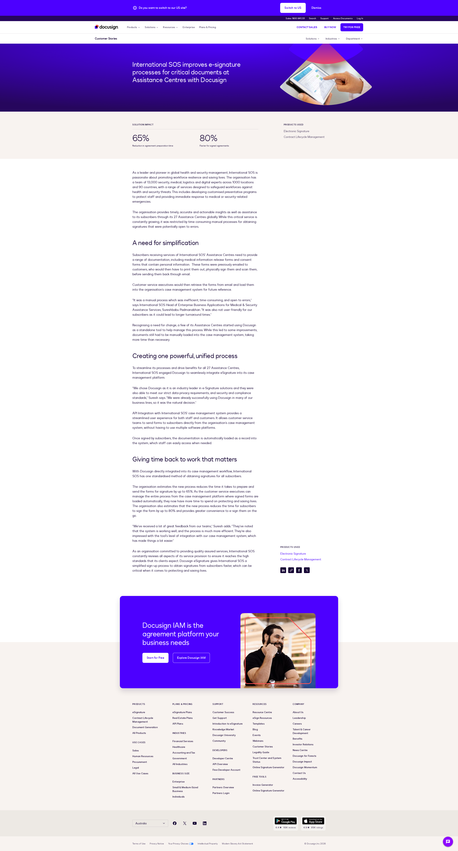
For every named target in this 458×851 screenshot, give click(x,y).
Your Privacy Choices (178, 843)
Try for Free (351, 27)
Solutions (150, 27)
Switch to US (292, 8)
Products (132, 27)
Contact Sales (307, 27)
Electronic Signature (296, 131)
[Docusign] (106, 27)
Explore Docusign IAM (191, 658)
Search (312, 18)
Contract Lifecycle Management (304, 137)
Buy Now (330, 27)
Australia (141, 823)
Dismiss (316, 8)
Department (353, 38)
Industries (331, 38)
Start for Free (155, 658)
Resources (169, 27)
